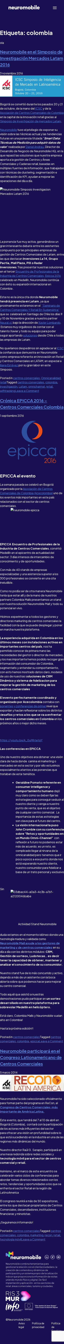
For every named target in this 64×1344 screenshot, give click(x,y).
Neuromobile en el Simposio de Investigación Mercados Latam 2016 (31, 58)
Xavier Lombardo (49, 322)
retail (3, 382)
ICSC (38, 108)
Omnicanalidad (51, 378)
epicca (34, 1041)
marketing (36, 1235)
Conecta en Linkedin (47, 1257)
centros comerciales (26, 378)
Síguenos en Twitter (52, 1257)
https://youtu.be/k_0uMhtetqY (21, 740)
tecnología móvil (10, 1239)
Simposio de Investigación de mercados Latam (30, 121)
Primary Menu (55, 8)
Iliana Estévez (9, 365)
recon (48, 1235)
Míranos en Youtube (58, 1257)
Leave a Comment (27, 391)
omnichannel (36, 386)
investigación (8, 386)
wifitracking (7, 391)
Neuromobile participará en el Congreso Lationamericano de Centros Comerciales (31, 1057)
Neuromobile (8, 130)
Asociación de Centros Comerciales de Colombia (32, 113)
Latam (23, 386)
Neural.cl (6, 322)
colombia (51, 382)
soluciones (30, 335)
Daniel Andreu (35, 147)
